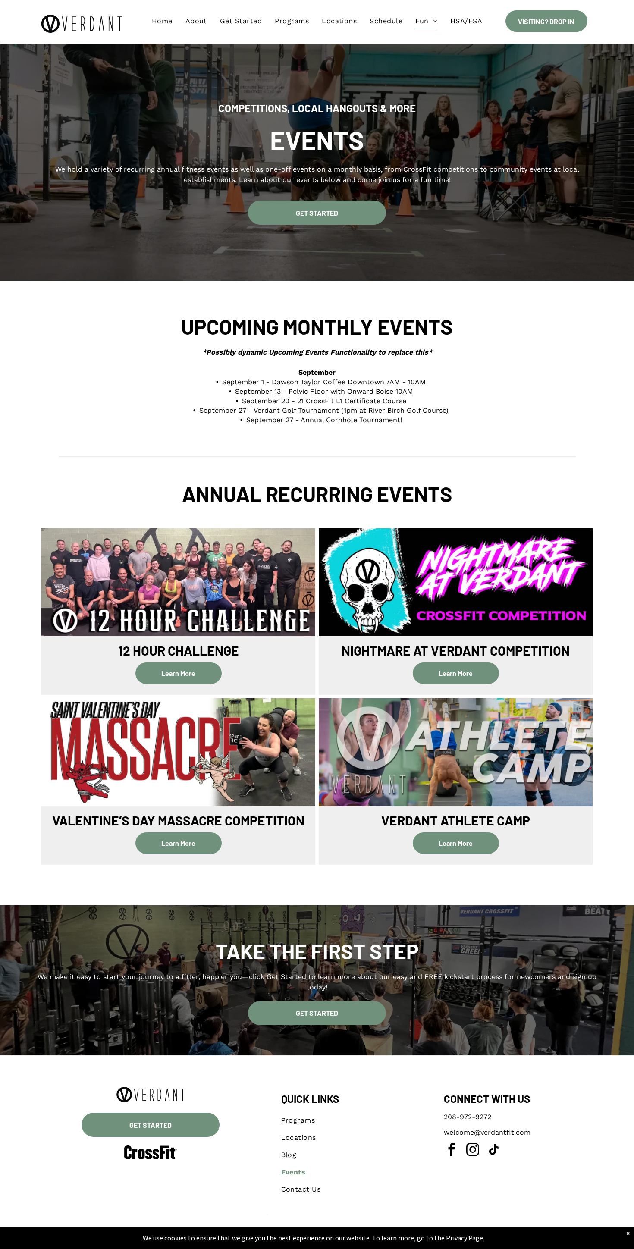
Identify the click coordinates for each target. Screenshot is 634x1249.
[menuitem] (162, 21)
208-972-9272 (467, 1117)
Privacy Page (464, 1237)
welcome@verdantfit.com (487, 1132)
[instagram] (472, 1151)
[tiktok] (494, 1151)
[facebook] (451, 1151)
